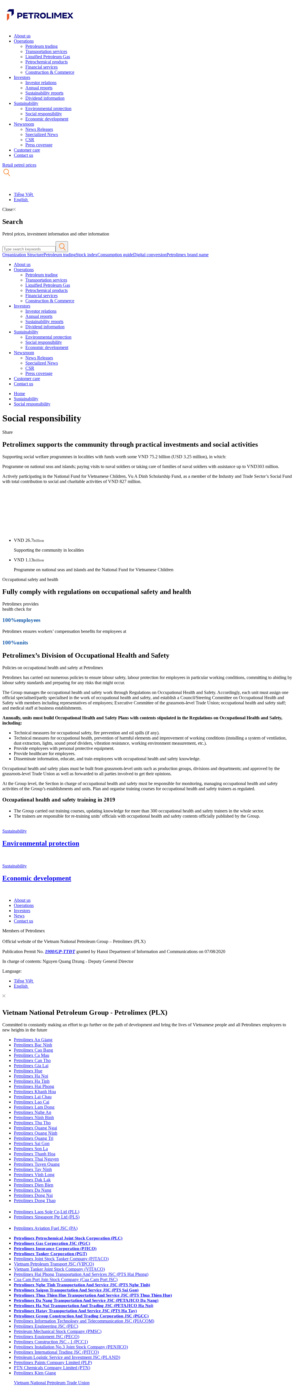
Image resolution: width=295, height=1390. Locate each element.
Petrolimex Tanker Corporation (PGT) (50, 1253)
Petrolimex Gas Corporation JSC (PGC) (52, 1243)
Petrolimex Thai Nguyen (36, 1159)
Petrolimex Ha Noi (31, 1076)
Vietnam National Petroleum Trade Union (52, 1382)
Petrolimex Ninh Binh (34, 1117)
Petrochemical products (46, 61)
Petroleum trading (41, 46)
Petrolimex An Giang (33, 1039)
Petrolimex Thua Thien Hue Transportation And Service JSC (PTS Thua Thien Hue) (93, 1295)
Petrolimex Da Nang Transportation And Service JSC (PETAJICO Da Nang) (86, 1300)
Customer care (27, 150)
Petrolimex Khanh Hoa (35, 1091)
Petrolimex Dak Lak (32, 1179)
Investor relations (40, 82)
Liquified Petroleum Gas (47, 56)
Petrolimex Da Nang (32, 1190)
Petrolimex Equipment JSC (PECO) (46, 1336)
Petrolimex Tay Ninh (33, 1169)
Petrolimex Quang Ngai (35, 1127)
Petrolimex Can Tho (32, 1060)
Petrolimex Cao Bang (33, 1050)
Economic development (46, 118)
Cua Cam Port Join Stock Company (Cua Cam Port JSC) (66, 1279)
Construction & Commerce (49, 72)
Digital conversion (150, 254)
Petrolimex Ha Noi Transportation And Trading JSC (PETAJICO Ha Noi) (83, 1305)
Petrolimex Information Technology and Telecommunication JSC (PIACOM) (84, 1321)
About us (22, 35)
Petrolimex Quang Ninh (35, 1133)
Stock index (86, 254)
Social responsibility (43, 113)
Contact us (23, 155)
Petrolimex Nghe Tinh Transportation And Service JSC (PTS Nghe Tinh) (82, 1285)
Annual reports (38, 87)
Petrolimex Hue (28, 1070)
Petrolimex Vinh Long (34, 1174)
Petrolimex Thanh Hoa (34, 1153)
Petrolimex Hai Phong (34, 1086)
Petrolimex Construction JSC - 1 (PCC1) (51, 1341)
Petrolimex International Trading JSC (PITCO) (56, 1352)
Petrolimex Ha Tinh (32, 1081)
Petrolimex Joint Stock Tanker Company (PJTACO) (61, 1258)
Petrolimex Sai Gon (32, 1143)
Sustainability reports (44, 92)
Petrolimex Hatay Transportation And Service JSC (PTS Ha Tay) (75, 1310)
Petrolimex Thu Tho (32, 1122)
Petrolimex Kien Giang (35, 1372)
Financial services (41, 67)
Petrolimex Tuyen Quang (37, 1164)
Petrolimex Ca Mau (31, 1055)
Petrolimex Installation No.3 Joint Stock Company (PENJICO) (71, 1346)
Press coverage (38, 144)
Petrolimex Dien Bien (33, 1184)
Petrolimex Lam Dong (34, 1107)
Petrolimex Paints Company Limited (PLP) (53, 1362)
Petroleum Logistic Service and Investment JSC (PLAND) (67, 1357)
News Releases (39, 129)
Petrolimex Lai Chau (33, 1096)
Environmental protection (48, 108)
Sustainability (26, 103)
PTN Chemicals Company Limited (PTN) (52, 1367)
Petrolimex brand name (188, 254)
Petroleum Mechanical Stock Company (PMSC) (57, 1331)
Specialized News (41, 134)
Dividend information (45, 98)
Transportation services (46, 51)
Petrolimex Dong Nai (33, 1195)
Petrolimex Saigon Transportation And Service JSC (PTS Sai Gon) (76, 1290)
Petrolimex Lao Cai (31, 1101)
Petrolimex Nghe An (32, 1112)
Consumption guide (115, 254)
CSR (29, 139)
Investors (22, 77)
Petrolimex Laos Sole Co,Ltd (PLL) (46, 1211)
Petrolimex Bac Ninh (33, 1044)
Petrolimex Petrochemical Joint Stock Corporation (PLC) (68, 1238)
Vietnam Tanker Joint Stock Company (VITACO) (59, 1269)
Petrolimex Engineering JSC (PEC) (46, 1326)
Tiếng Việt (24, 194)
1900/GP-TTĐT (60, 951)
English (21, 199)
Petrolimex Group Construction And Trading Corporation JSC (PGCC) (81, 1316)
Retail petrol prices (19, 165)
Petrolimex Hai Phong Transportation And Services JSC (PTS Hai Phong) (81, 1274)
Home (19, 393)
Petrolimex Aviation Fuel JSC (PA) (45, 1228)
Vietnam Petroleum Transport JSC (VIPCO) (54, 1263)
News (19, 915)
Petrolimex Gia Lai (31, 1065)
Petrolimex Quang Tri (33, 1138)
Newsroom (24, 124)
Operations (24, 41)
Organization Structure (23, 254)
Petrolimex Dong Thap (35, 1200)
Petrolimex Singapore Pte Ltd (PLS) (47, 1216)
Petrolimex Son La (31, 1148)
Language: (12, 971)
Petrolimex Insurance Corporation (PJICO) (55, 1248)
